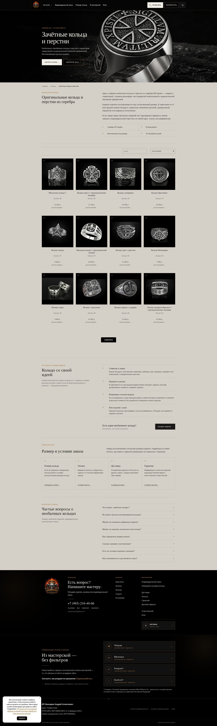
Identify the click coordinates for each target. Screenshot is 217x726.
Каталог (46, 5)
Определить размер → (52, 485)
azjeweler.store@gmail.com (76, 611)
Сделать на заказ (73, 62)
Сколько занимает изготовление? (116, 543)
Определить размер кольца (153, 586)
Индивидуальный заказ (64, 5)
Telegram (71, 608)
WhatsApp (85, 608)
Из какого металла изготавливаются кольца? (121, 514)
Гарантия (146, 600)
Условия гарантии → (151, 485)
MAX (78, 608)
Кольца (53, 86)
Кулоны (119, 586)
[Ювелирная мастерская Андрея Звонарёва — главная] (36, 5)
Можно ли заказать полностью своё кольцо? (121, 529)
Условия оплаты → (84, 485)
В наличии (120, 598)
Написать (171, 5)
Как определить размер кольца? (116, 536)
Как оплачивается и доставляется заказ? (119, 558)
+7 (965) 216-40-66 (81, 603)
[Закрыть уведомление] (39, 698)
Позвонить (156, 5)
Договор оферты (149, 604)
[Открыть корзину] (182, 5)
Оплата (145, 597)
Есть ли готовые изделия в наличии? (118, 551)
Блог (105, 5)
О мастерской (95, 5)
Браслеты (120, 582)
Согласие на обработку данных (160, 709)
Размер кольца (81, 5)
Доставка (146, 592)
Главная (45, 86)
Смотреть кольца (52, 62)
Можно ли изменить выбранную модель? (120, 522)
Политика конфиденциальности (139, 709)
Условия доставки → (118, 485)
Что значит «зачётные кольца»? (116, 507)
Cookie (173, 709)
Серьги (119, 594)
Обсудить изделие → (165, 426)
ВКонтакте (95, 608)
